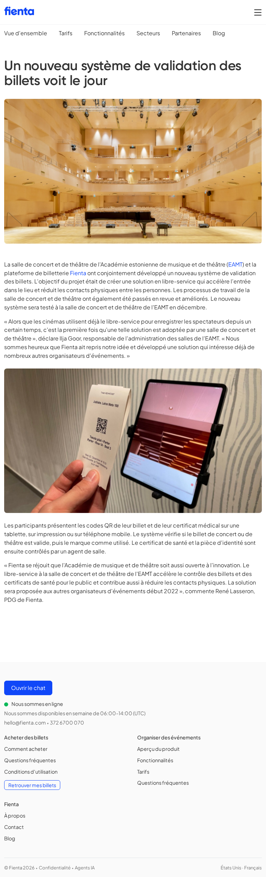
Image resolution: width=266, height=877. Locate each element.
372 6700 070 (67, 722)
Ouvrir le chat (28, 687)
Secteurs (148, 33)
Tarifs (65, 33)
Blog (219, 33)
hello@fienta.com (25, 722)
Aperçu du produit (158, 749)
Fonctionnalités (104, 33)
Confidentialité (55, 867)
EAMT (235, 264)
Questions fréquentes (30, 760)
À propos (14, 815)
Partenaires (186, 33)
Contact (14, 827)
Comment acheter (25, 749)
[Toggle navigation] (258, 12)
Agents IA (85, 867)
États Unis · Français (241, 867)
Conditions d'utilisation (30, 771)
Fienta (78, 273)
